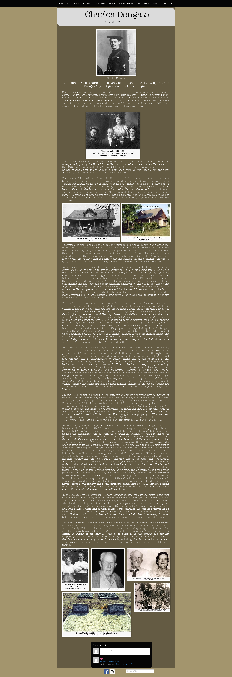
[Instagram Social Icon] (112, 671)
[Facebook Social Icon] (106, 671)
